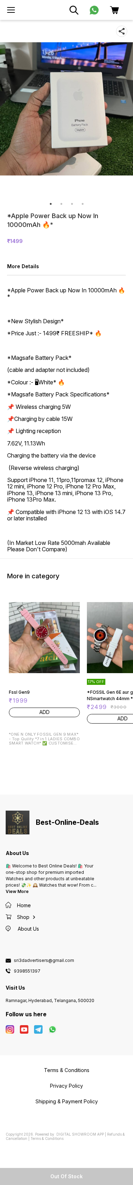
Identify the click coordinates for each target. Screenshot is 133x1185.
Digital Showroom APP (80, 1134)
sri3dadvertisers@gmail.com (44, 960)
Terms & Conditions (47, 1138)
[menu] (11, 10)
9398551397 (27, 971)
